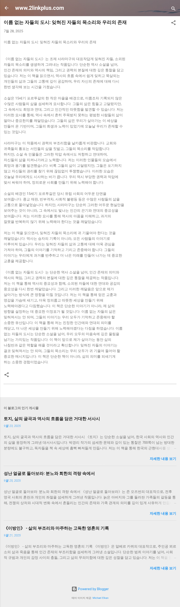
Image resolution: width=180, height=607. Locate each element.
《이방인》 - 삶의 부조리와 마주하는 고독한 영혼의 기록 (56, 528)
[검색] (173, 9)
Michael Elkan (101, 598)
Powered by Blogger (93, 589)
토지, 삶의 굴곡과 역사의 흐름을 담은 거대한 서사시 (52, 418)
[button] (173, 23)
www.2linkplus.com (39, 8)
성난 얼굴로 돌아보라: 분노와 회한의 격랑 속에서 (49, 473)
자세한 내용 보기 (163, 459)
